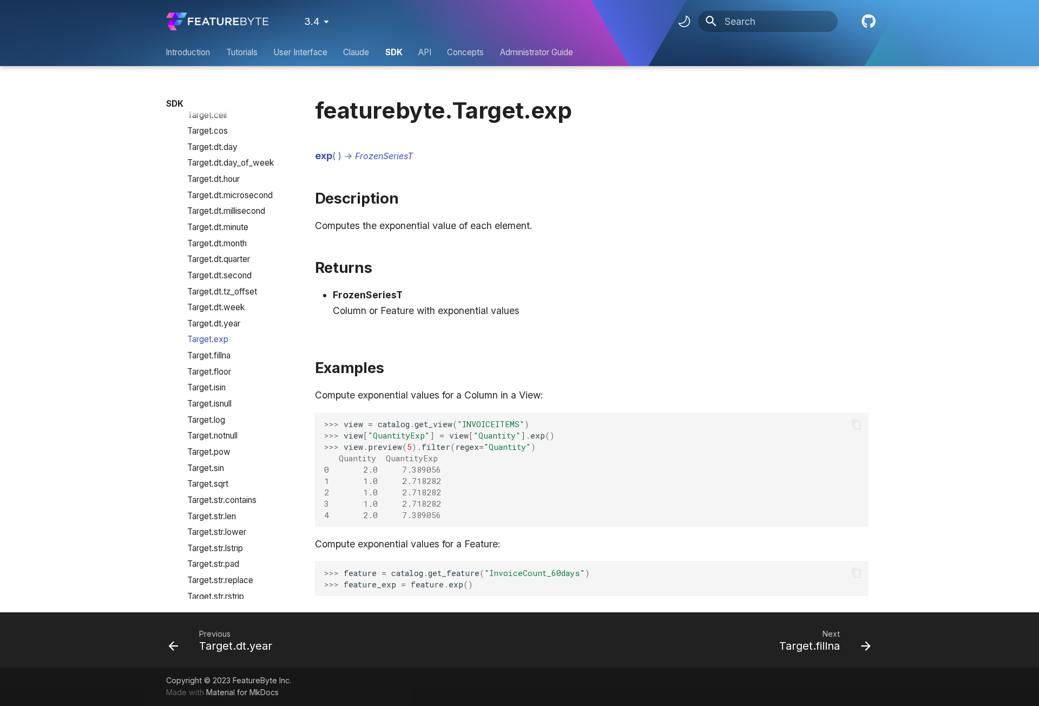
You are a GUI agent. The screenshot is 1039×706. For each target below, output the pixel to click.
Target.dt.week (216, 307)
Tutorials (242, 52)
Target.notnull (212, 435)
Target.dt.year (213, 323)
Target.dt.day (212, 147)
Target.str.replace (220, 580)
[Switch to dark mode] (684, 22)
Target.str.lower (216, 532)
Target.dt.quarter (218, 259)
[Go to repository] (867, 21)
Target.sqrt (207, 484)
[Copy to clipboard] (856, 424)
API (424, 52)
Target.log (206, 420)
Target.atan (208, 99)
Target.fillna (209, 355)
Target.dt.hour (213, 179)
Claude (357, 52)
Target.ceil (207, 115)
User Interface (300, 52)
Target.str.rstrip (215, 596)
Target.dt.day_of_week (230, 163)
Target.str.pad (213, 564)
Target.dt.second (219, 275)
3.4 (311, 21)
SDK (394, 52)
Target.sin (205, 468)
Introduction (188, 52)
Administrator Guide (536, 52)
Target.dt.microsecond (230, 195)
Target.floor (209, 372)
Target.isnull (209, 403)
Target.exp (207, 339)
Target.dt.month (217, 243)
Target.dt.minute (217, 227)
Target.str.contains (222, 500)
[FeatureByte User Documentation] (217, 21)
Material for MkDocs (242, 692)
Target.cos (207, 131)
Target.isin (206, 387)
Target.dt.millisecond (226, 211)
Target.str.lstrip (215, 548)
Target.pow (209, 452)
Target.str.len (211, 516)
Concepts (466, 52)
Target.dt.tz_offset (222, 291)
